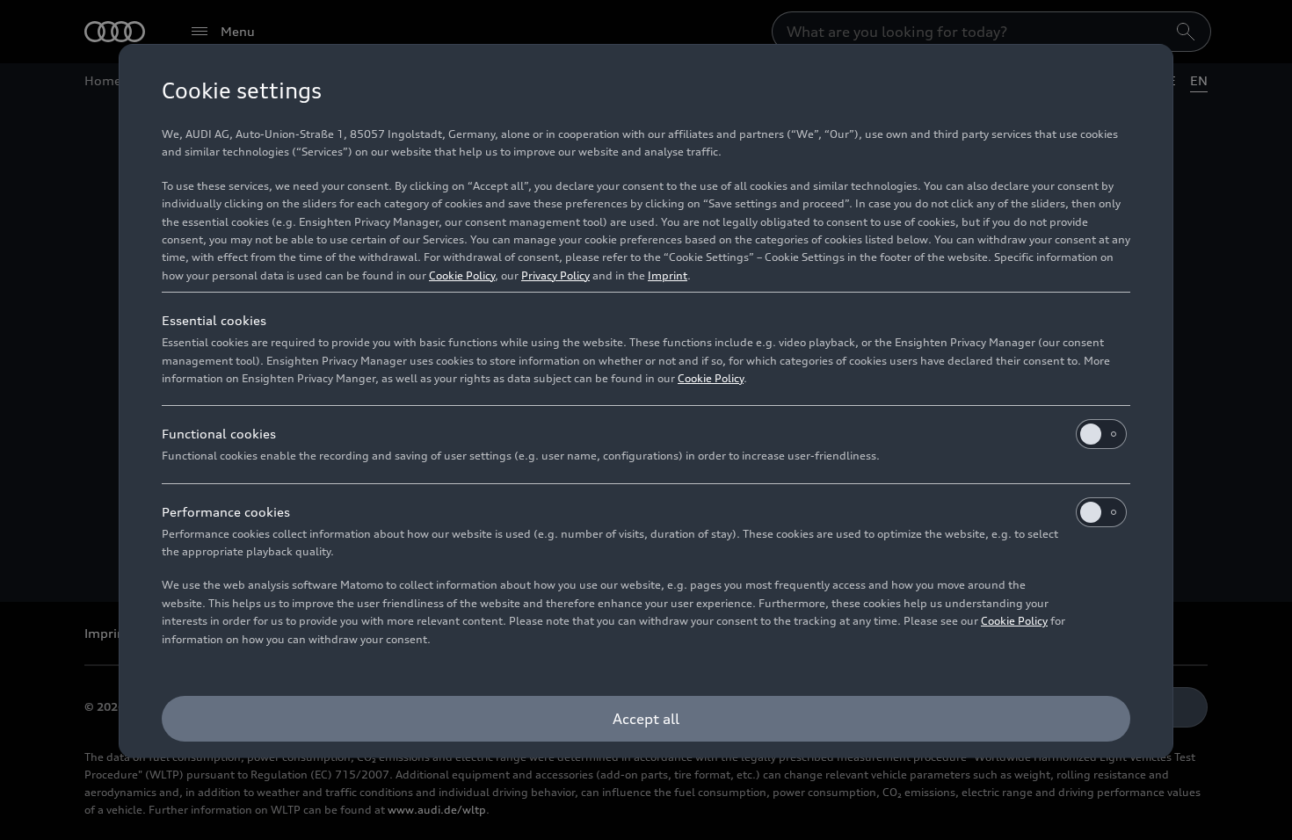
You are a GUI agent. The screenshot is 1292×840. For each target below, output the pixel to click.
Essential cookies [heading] (214, 320)
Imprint (667, 275)
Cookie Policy (462, 275)
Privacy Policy (555, 275)
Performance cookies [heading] (226, 511)
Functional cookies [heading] (219, 433)
